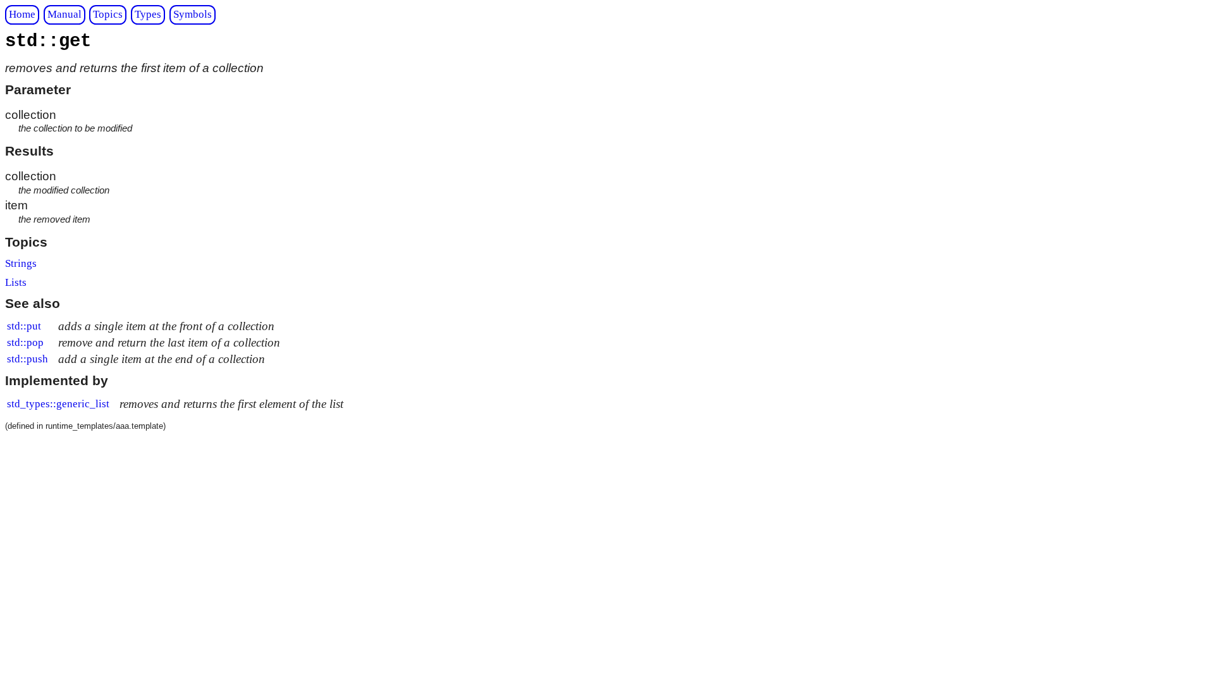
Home (22, 14)
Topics (108, 14)
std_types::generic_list (58, 404)
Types (148, 14)
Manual (64, 14)
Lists (16, 282)
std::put (24, 326)
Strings (21, 263)
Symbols (192, 14)
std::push (27, 359)
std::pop (25, 342)
